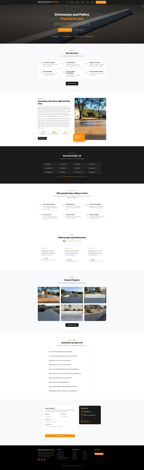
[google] (88, 421)
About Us (83, 2)
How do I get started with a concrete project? (60, 377)
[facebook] (82, 421)
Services (71, 2)
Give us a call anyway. (69, 176)
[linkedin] (85, 421)
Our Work (77, 2)
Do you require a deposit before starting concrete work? (63, 386)
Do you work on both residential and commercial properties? (64, 369)
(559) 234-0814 (97, 451)
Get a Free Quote (99, 453)
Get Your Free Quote (65, 29)
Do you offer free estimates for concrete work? (61, 351)
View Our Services (79, 29)
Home (66, 2)
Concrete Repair (60, 455)
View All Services (72, 83)
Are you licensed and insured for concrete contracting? (63, 356)
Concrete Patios (60, 453)
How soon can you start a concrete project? (60, 360)
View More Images (72, 325)
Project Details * (48, 424)
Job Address (49, 419)
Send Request (60, 435)
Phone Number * (63, 414)
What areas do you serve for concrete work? (60, 364)
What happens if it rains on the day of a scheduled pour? (63, 390)
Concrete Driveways (61, 451)
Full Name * (47, 414)
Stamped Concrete (60, 454)
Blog (88, 2)
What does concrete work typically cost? (59, 382)
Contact (92, 2)
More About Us (42, 138)
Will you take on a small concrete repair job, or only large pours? (65, 373)
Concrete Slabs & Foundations (63, 457)
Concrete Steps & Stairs (61, 458)
